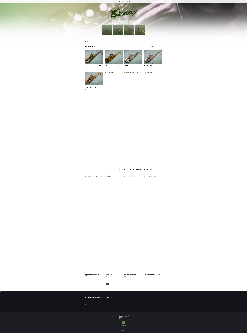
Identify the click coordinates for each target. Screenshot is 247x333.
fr (127, 1)
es (119, 1)
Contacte (132, 22)
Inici (109, 22)
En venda (115, 22)
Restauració (124, 22)
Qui (138, 22)
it (124, 1)
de (129, 1)
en (122, 1)
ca (117, 1)
